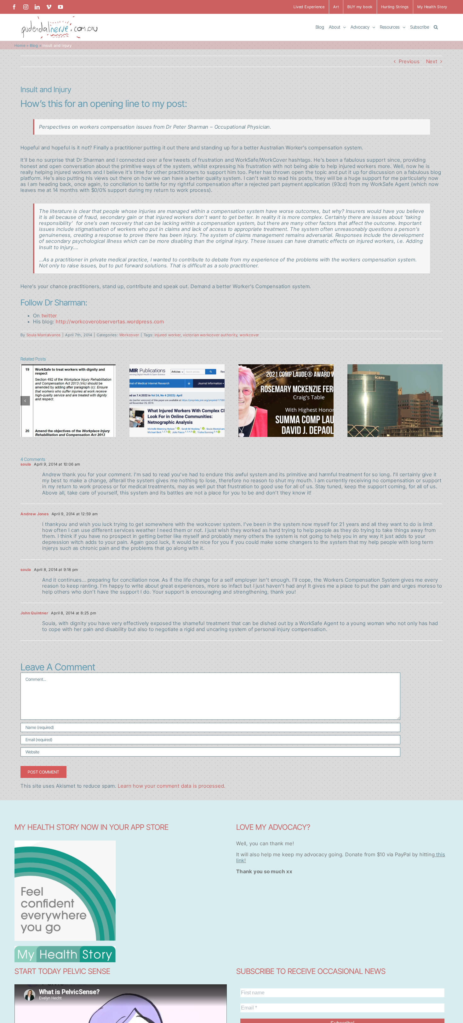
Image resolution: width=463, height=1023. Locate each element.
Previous (409, 61)
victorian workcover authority (210, 335)
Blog (34, 45)
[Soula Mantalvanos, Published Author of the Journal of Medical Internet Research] (177, 400)
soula (25, 464)
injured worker (167, 335)
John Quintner (34, 613)
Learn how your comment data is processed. (172, 786)
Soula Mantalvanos (43, 335)
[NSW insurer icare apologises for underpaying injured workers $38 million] (395, 400)
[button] (436, 26)
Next (431, 61)
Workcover (129, 335)
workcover (249, 335)
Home (19, 45)
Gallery (68, 387)
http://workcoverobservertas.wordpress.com (110, 321)
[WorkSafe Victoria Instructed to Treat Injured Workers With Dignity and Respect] (68, 400)
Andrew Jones (34, 514)
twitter (49, 315)
